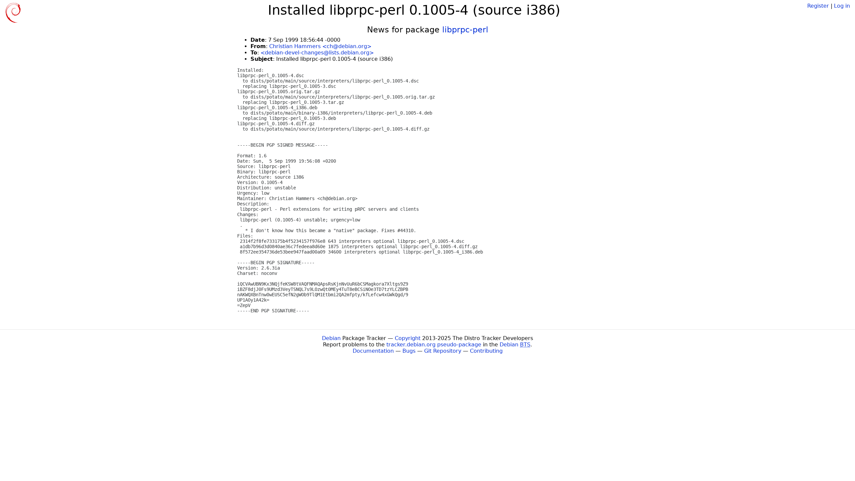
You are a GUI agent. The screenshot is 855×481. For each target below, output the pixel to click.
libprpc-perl (465, 29)
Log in (842, 6)
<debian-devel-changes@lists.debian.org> (317, 52)
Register (818, 6)
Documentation (373, 351)
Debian (331, 338)
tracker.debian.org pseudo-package (433, 344)
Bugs (408, 351)
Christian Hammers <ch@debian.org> (320, 46)
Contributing (486, 351)
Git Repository (442, 351)
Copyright (407, 338)
